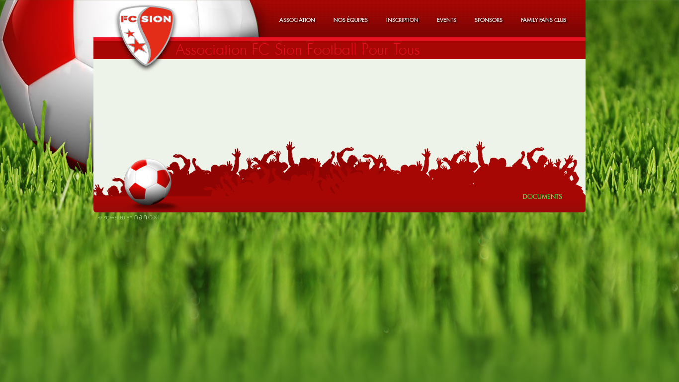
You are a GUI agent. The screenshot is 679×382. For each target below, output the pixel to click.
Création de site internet (128, 217)
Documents (542, 196)
